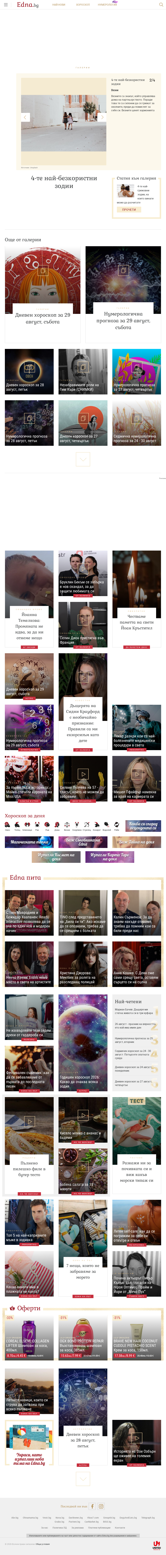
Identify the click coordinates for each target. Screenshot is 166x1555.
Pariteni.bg (74, 1521)
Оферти (29, 1308)
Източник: (25, 167)
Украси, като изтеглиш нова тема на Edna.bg (29, 1459)
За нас (44, 1527)
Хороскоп (83, 4)
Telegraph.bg (148, 1517)
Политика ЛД (60, 1527)
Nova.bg (60, 1517)
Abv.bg (14, 1517)
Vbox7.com (93, 1517)
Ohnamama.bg (30, 1517)
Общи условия (43, 1544)
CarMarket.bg (92, 1521)
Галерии (83, 67)
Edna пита (25, 877)
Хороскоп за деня (25, 816)
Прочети (129, 210)
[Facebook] (92, 1506)
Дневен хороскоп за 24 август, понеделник (133, 1068)
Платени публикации (99, 1527)
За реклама (77, 1527)
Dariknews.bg (76, 1517)
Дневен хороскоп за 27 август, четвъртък (133, 1083)
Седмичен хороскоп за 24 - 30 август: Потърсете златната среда (133, 1054)
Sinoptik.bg (109, 1517)
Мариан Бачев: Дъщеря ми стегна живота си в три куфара (134, 1011)
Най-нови (58, 4)
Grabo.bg (59, 1521)
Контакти (120, 1527)
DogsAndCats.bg (128, 1517)
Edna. (28, 5)
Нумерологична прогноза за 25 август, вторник (134, 1040)
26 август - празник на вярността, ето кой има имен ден (135, 1025)
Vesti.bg (47, 1517)
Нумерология (107, 4)
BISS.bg (107, 1521)
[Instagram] (101, 1506)
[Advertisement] (83, 512)
